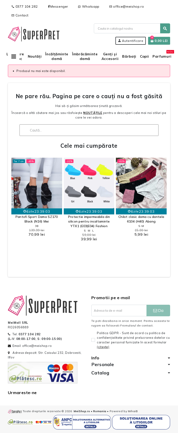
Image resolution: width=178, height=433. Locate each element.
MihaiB (133, 411)
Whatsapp (90, 6)
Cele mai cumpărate (89, 145)
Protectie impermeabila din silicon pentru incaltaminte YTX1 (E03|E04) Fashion (89, 221)
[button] (16, 212)
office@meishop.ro (126, 6)
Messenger (59, 6)
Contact (20, 15)
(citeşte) (103, 347)
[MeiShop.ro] (33, 33)
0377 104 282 (24, 6)
